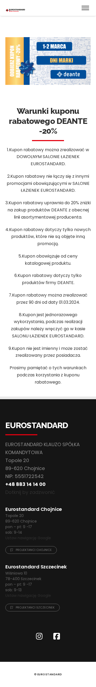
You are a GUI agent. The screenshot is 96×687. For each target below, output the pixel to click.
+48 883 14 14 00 (25, 484)
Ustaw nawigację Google (28, 538)
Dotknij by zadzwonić (30, 492)
